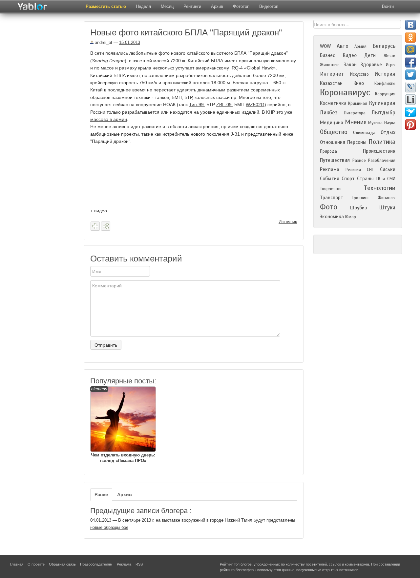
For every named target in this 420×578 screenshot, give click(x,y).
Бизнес (327, 55)
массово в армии (108, 119)
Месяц (167, 6)
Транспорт (331, 198)
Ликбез (329, 112)
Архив (217, 6)
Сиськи (387, 169)
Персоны (357, 142)
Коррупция (385, 94)
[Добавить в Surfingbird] (410, 112)
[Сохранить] (95, 226)
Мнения (356, 122)
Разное (359, 160)
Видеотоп (268, 6)
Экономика (332, 217)
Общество (333, 132)
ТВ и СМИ (385, 179)
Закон (350, 64)
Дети (370, 55)
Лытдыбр (383, 112)
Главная (16, 564)
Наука (389, 122)
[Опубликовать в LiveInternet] (410, 99)
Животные (330, 64)
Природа (328, 151)
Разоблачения (381, 160)
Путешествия (335, 160)
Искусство (359, 74)
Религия (353, 169)
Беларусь (383, 46)
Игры (390, 64)
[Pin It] (410, 124)
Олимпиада (364, 132)
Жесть (389, 55)
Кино (358, 83)
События (329, 179)
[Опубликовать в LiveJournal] (410, 87)
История (384, 73)
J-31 (235, 134)
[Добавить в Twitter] (410, 74)
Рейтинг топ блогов (236, 564)
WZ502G (255, 104)
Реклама (329, 169)
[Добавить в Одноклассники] (410, 37)
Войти (388, 6)
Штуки (387, 207)
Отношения (332, 142)
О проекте (36, 564)
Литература (355, 113)
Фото (328, 207)
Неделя (143, 6)
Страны (365, 179)
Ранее (101, 494)
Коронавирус (345, 92)
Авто (342, 46)
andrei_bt (103, 42)
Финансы (386, 198)
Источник (288, 221)
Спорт (348, 179)
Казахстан (331, 83)
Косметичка (333, 103)
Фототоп (241, 6)
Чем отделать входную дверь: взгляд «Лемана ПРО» (123, 424)
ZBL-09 (224, 104)
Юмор (350, 217)
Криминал (357, 103)
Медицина (331, 122)
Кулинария (382, 103)
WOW (325, 46)
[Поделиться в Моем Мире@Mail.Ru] (410, 50)
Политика (381, 141)
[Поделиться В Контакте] (410, 25)
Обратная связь (62, 564)
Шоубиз (358, 208)
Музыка (375, 122)
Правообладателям (96, 564)
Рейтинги (192, 6)
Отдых (388, 132)
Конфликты (384, 83)
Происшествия (379, 151)
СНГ (370, 169)
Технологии (379, 188)
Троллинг (360, 198)
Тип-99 (196, 104)
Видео (350, 55)
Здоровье (371, 64)
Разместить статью (106, 6)
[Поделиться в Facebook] (410, 62)
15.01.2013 (129, 42)
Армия (360, 46)
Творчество (331, 188)
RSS (139, 564)
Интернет (332, 73)
